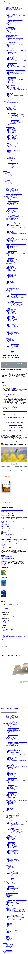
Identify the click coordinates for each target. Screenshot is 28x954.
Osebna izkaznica (12, 883)
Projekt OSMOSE (12, 130)
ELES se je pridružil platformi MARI (10, 394)
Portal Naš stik (9, 937)
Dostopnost (3, 709)
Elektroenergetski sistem (11, 4)
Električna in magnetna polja (14, 39)
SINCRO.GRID (11, 128)
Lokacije (10, 924)
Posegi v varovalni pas (10, 29)
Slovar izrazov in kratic (10, 938)
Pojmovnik (8, 153)
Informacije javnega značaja (11, 908)
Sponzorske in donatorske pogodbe (18, 911)
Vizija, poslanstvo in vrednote (12, 893)
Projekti (4, 43)
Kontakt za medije (9, 941)
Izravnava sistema (12, 109)
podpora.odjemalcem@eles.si (10, 616)
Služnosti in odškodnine (11, 28)
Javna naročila (9, 946)
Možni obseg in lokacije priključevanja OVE (8, 635)
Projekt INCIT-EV (12, 132)
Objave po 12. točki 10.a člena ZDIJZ (16, 909)
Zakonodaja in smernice (11, 36)
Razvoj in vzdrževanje (7, 13)
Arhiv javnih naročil (10, 947)
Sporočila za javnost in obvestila (12, 929)
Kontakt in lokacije (10, 922)
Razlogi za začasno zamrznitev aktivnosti (16, 73)
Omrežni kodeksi (11, 158)
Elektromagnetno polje (13, 24)
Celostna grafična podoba (11, 933)
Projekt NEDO (11, 129)
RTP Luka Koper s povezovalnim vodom (14, 95)
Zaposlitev (5, 173)
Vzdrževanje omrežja (10, 34)
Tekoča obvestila (11, 108)
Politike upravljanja (12, 889)
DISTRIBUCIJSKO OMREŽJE (10, 11)
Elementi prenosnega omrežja (12, 7)
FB (3, 642)
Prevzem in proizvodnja (10, 103)
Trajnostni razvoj (9, 895)
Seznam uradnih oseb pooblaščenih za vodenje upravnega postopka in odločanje (17, 920)
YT (4, 643)
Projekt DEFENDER (12, 135)
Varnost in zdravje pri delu (13, 903)
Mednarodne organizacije (13, 905)
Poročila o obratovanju (13, 149)
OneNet (4, 625)
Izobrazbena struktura (12, 902)
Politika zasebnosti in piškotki (7, 708)
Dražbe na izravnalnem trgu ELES (15, 118)
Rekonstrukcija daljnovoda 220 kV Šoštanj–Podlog (16, 56)
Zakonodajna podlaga (12, 111)
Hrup (9, 25)
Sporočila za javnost (13, 388)
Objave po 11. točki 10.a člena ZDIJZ (16, 910)
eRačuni (7, 925)
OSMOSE (5, 622)
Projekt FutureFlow (12, 141)
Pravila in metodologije (13, 163)
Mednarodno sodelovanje (11, 904)
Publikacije (8, 936)
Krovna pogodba (14, 115)
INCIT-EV (5, 623)
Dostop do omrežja (15, 160)
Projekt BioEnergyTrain (13, 143)
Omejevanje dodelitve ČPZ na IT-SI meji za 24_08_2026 (13, 417)
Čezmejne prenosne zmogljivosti (12, 104)
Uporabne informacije (7, 175)
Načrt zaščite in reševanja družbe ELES (8, 630)
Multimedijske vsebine (10, 934)
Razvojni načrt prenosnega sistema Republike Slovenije (11, 588)
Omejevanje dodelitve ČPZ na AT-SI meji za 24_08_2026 (13, 422)
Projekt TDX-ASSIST (13, 136)
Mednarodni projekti (10, 127)
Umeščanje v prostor (10, 21)
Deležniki (10, 896)
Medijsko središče (6, 172)
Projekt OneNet (11, 131)
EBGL (12, 167)
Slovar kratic (11, 940)
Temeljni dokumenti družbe (14, 890)
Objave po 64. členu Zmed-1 (14, 916)
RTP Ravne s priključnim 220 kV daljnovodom (15, 66)
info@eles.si (6, 608)
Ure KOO (10, 151)
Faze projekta (11, 49)
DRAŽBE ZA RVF (15, 120)
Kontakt (10, 923)
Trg (11, 159)
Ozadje (9, 86)
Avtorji (6, 709)
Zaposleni (8, 901)
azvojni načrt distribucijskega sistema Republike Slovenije (11, 598)
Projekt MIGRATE (12, 142)
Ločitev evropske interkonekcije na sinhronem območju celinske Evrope (13, 514)
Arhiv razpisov (9, 950)
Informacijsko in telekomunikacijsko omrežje (15, 8)
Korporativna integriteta (13, 888)
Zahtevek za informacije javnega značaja (16, 917)
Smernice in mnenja (12, 30)
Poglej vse (3, 579)
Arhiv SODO (11, 918)
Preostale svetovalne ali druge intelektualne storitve (17, 914)
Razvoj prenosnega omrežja (11, 14)
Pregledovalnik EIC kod (13, 146)
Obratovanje (5, 101)
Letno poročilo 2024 (4, 577)
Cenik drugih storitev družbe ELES (7, 632)
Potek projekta (11, 48)
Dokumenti (8, 152)
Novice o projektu (12, 77)
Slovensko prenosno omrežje (12, 6)
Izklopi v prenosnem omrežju (14, 150)
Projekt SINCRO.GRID (11, 85)
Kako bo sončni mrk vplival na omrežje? (10, 385)
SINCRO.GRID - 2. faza (13, 88)
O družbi (5, 171)
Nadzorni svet (11, 886)
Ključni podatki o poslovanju (14, 887)
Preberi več (3, 360)
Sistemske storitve (9, 107)
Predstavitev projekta (12, 46)
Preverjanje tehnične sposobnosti (17, 114)
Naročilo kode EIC (10, 145)
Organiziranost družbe (12, 884)
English (4, 176)
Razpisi (7, 948)
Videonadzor (15, 708)
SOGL (12, 164)
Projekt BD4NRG (12, 134)
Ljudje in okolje (9, 23)
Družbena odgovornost (13, 898)
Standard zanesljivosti (12, 18)
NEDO (4, 621)
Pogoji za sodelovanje (12, 113)
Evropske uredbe (9, 156)
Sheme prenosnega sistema (13, 17)
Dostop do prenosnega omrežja (12, 106)
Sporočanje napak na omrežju (12, 35)
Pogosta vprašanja (9, 37)
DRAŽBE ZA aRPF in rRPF (17, 121)
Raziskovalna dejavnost (10, 926)
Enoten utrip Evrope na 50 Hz (9, 537)
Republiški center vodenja (11, 125)
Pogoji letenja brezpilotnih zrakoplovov (14, 10)
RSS (9, 124)
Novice (9, 931)
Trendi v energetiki (6, 548)
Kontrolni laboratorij (10, 144)
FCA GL (13, 165)
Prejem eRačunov (12, 891)
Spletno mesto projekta (8, 653)
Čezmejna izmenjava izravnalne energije (19, 110)
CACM (12, 166)
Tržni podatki (8, 154)
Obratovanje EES (14, 161)
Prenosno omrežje (6, 3)
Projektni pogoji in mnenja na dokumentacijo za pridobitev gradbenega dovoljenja (17, 32)
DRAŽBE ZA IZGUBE (16, 122)
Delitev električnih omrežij (7, 558)
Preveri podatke (4, 379)
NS (3, 644)
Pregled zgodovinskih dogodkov (12, 907)
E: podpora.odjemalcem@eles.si (19, 365)
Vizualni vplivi (11, 27)
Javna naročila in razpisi (8, 174)
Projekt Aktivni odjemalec (13, 139)
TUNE (7, 100)
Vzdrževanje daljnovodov (13, 42)
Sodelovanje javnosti (12, 75)
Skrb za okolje (11, 897)
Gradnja (7, 22)
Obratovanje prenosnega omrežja (12, 102)
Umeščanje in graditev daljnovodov (15, 38)
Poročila (7, 148)
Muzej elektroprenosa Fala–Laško (13, 9)
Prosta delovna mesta (10, 944)
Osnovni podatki (9, 882)
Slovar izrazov (11, 939)
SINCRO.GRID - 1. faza (13, 87)
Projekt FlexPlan (11, 137)
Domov (4, 1)
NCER (12, 168)
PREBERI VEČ (5, 476)
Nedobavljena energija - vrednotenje (15, 20)
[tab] (11, 464)
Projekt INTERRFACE (13, 138)
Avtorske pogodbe (14, 912)
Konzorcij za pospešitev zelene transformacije (17, 900)
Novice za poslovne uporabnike (12, 123)
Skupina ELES (9, 894)
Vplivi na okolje (11, 74)
